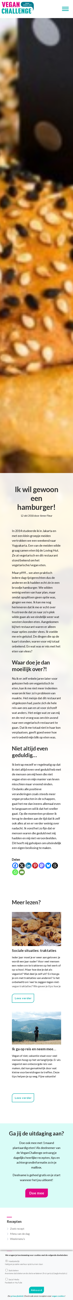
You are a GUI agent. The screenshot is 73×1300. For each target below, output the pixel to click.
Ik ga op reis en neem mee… (34, 1049)
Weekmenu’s (17, 1238)
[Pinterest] (35, 866)
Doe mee (36, 1193)
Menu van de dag (20, 1233)
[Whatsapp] (15, 872)
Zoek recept (17, 1228)
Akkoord (36, 1290)
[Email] (22, 872)
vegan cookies (58, 1296)
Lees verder (23, 998)
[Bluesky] (48, 866)
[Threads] (55, 866)
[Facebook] (15, 866)
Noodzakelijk (24, 1262)
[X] (22, 866)
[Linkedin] (28, 866)
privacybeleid (17, 1296)
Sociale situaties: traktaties (34, 950)
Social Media (13, 1280)
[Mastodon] (42, 866)
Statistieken (36, 1271)
